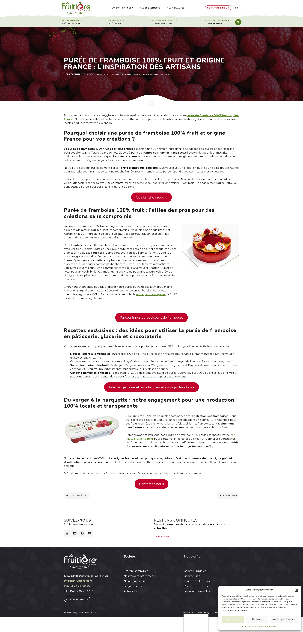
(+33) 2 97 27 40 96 (77, 585)
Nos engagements (135, 581)
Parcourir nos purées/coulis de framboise (151, 317)
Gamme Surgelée (71, 21)
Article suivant (227, 495)
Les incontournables (197, 591)
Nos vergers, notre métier (140, 576)
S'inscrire (162, 536)
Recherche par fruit (164, 21)
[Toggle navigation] (238, 22)
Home (67, 74)
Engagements (152, 8)
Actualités (178, 8)
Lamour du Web (89, 612)
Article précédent (77, 495)
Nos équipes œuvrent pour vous (195, 619)
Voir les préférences (284, 619)
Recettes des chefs (216, 21)
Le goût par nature (136, 586)
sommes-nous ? (124, 8)
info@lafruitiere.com (78, 580)
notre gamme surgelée (151, 294)
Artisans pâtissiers (197, 628)
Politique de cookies (251, 626)
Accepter (233, 619)
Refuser (257, 619)
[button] (296, 589)
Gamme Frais (115, 21)
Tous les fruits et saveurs (199, 581)
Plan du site (188, 612)
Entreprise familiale (136, 571)
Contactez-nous (151, 484)
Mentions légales (268, 626)
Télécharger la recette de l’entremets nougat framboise (152, 387)
